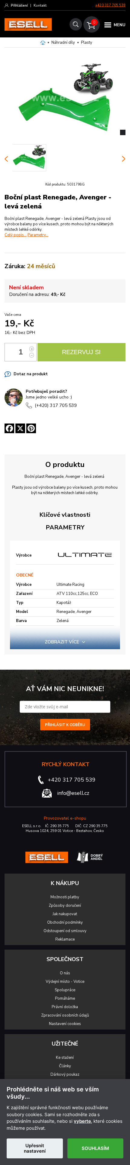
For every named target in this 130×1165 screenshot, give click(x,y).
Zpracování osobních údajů (65, 1015)
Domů (42, 42)
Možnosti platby (64, 897)
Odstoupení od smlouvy (65, 931)
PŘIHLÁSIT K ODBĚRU (65, 724)
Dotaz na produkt (31, 374)
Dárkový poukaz (65, 1074)
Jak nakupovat (65, 914)
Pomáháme (65, 998)
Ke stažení (65, 1057)
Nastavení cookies (65, 1024)
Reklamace (65, 939)
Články (65, 1066)
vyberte (82, 1121)
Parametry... (38, 235)
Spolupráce (65, 990)
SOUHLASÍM (95, 1148)
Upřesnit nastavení (35, 1148)
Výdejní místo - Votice (65, 981)
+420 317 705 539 (110, 5)
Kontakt (40, 5)
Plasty (86, 42)
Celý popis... (16, 235)
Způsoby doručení (65, 905)
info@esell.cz (73, 793)
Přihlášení (19, 5)
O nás (65, 973)
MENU (119, 25)
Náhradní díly (63, 42)
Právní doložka (65, 1007)
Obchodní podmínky (65, 922)
